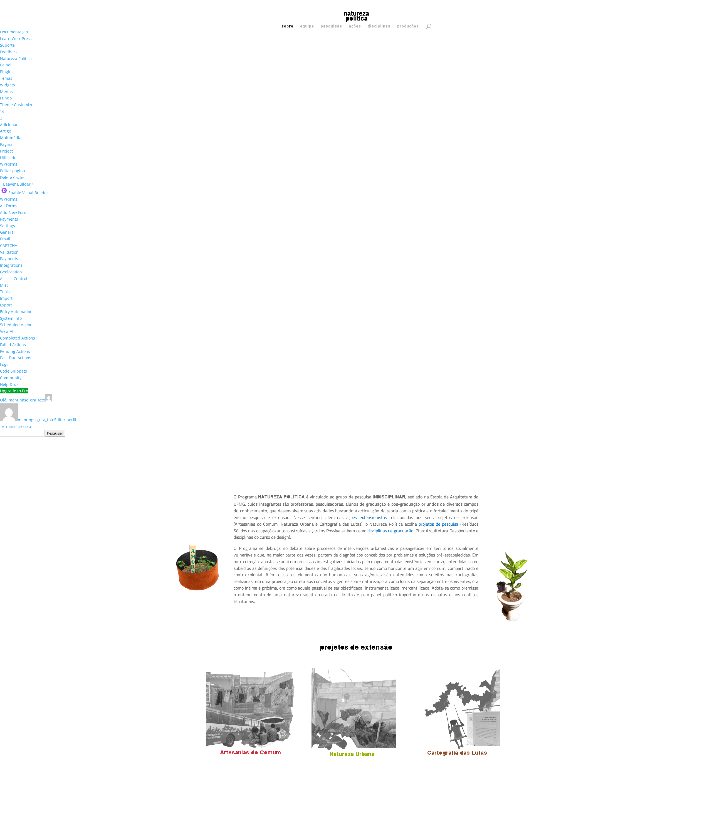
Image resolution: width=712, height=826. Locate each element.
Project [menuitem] (6, 151)
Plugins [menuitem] (7, 71)
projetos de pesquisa (438, 524)
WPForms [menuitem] (8, 164)
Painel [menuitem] (5, 65)
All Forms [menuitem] (8, 205)
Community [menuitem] (10, 377)
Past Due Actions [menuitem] (15, 357)
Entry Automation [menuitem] (16, 311)
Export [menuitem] (6, 305)
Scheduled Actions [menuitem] (17, 324)
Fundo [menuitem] (6, 98)
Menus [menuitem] (6, 91)
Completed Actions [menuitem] (17, 338)
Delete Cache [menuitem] (12, 177)
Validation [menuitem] (9, 252)
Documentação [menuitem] (14, 31)
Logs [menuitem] (4, 364)
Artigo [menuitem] (5, 131)
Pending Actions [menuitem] (15, 351)
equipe (307, 26)
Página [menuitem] (6, 144)
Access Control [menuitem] (13, 278)
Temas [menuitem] (6, 78)
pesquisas (331, 26)
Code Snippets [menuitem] (13, 371)
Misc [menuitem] (4, 285)
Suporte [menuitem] (7, 45)
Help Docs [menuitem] (9, 384)
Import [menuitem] (6, 298)
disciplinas (379, 26)
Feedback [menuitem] (9, 51)
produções (408, 26)
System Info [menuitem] (11, 318)
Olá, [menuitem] (22, 400)
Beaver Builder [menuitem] (18, 184)
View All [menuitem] (7, 331)
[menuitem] (2, 111)
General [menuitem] (7, 232)
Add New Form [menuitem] (14, 212)
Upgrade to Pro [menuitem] (14, 390)
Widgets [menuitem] (7, 85)
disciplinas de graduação (390, 530)
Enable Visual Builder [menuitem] (28, 192)
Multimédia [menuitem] (10, 137)
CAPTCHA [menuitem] (8, 245)
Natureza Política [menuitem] (16, 58)
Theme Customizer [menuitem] (17, 104)
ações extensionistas (367, 517)
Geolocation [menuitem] (11, 271)
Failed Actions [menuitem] (13, 344)
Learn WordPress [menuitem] (16, 38)
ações (355, 26)
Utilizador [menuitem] (9, 157)
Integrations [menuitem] (11, 265)
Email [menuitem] (5, 238)
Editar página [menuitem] (12, 170)
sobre (287, 26)
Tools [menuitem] (5, 291)
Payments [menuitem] (9, 219)
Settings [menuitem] (7, 225)
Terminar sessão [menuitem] (15, 426)
